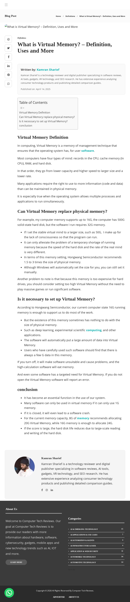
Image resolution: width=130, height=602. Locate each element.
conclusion (25, 125)
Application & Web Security (96, 551)
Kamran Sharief (48, 70)
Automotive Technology (96, 562)
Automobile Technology (96, 557)
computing (93, 330)
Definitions (70, 16)
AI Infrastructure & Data (96, 545)
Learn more (16, 562)
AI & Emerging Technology (96, 529)
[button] (9, 593)
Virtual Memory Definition (34, 112)
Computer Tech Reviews (82, 590)
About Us (74, 597)
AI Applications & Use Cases (96, 535)
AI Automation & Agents (96, 540)
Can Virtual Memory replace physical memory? (47, 117)
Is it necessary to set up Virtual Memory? (43, 121)
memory (83, 418)
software (87, 151)
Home (58, 16)
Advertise (59, 597)
